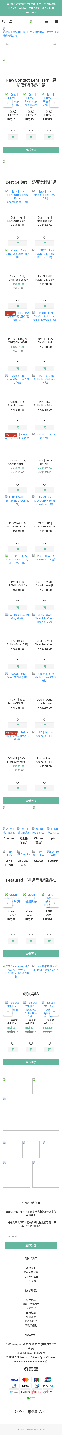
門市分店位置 (31, 1276)
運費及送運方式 (31, 1304)
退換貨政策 (31, 1321)
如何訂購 (31, 1312)
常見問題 (31, 1299)
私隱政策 (31, 1316)
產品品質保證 (31, 1272)
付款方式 (31, 1308)
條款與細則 (31, 1325)
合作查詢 (31, 1280)
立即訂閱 (31, 1245)
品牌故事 (31, 1268)
